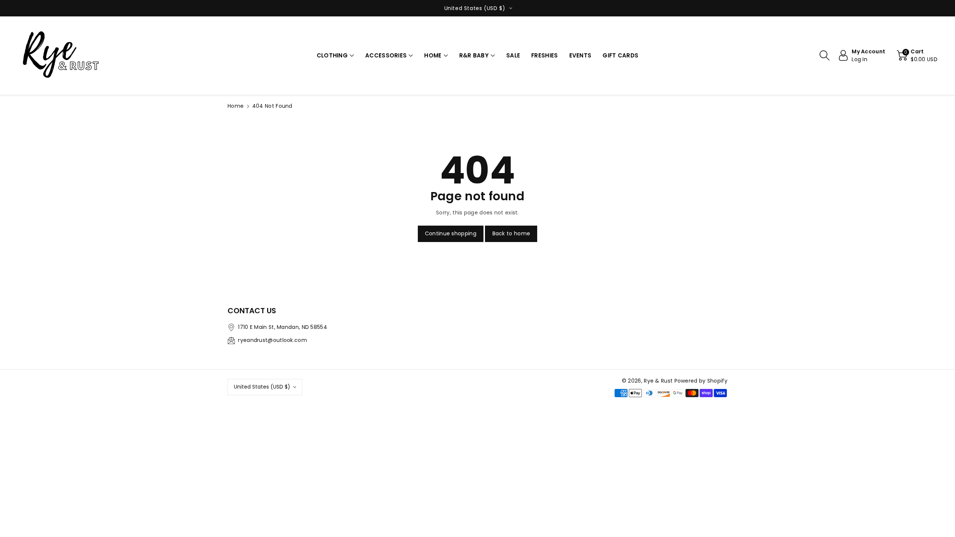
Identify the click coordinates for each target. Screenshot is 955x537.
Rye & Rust (658, 380)
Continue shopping (450, 233)
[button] (335, 55)
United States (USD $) (262, 386)
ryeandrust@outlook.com (272, 340)
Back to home (511, 233)
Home (236, 106)
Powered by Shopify (700, 380)
